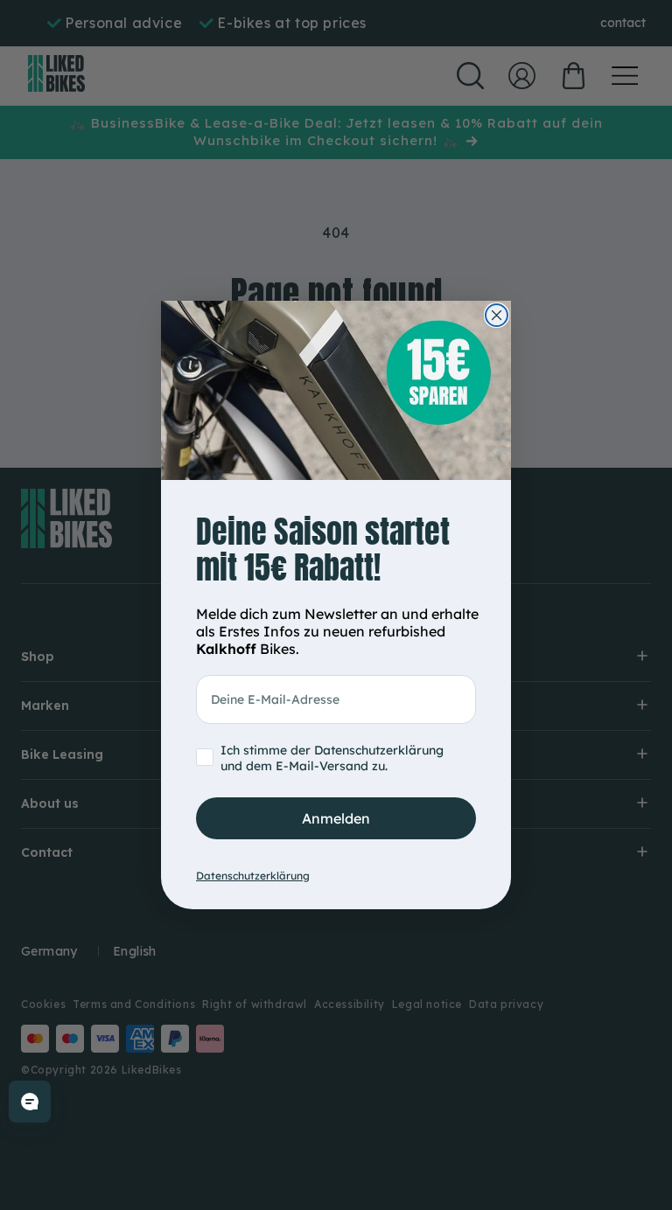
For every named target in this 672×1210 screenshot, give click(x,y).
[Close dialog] (497, 315)
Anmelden (336, 818)
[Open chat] (30, 1102)
